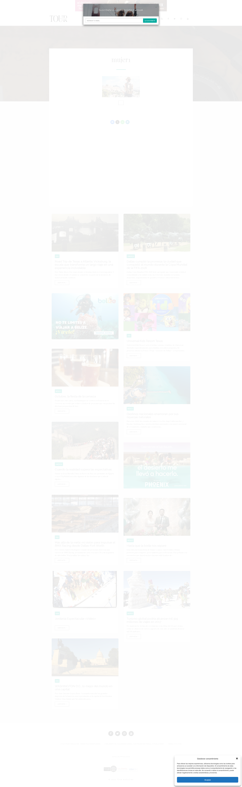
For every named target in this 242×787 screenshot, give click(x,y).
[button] (237, 758)
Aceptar (207, 779)
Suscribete (150, 21)
